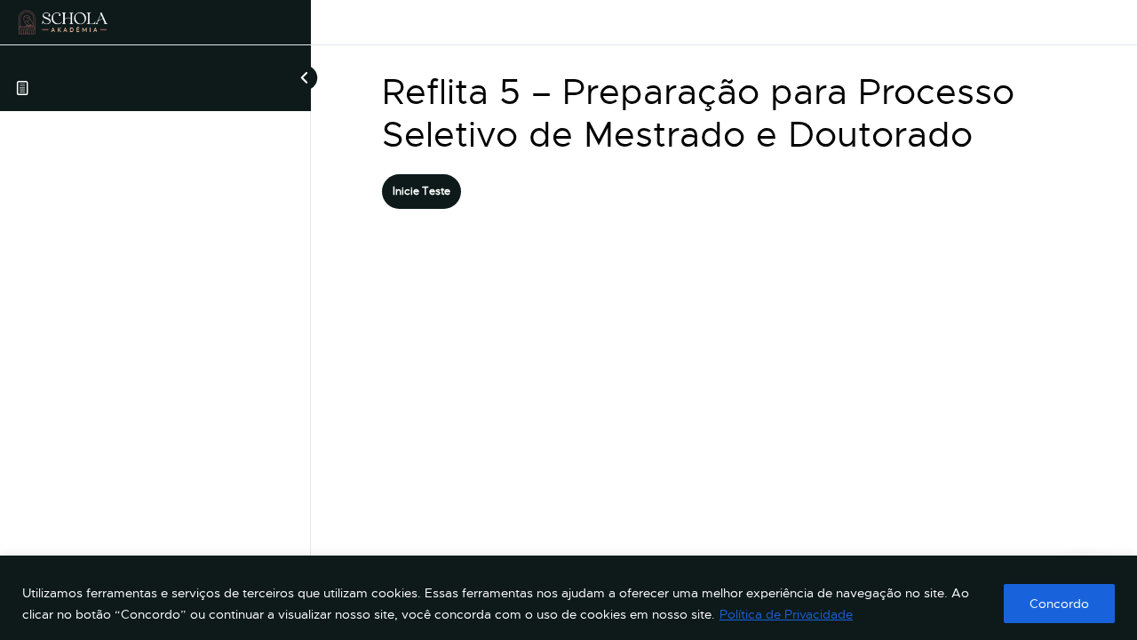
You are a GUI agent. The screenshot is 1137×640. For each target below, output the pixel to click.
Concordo (1059, 604)
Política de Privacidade (786, 614)
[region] (568, 598)
